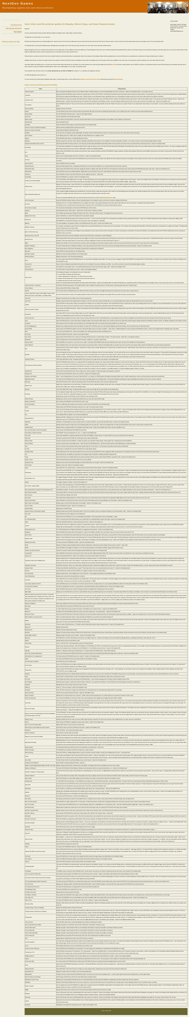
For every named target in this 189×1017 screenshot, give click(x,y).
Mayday (83, 79)
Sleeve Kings (96, 79)
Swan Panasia (89, 79)
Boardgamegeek (118, 79)
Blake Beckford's (108, 197)
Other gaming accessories (14, 28)
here (113, 64)
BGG (183, 186)
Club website (18, 32)
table (43, 37)
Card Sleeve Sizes (16, 25)
